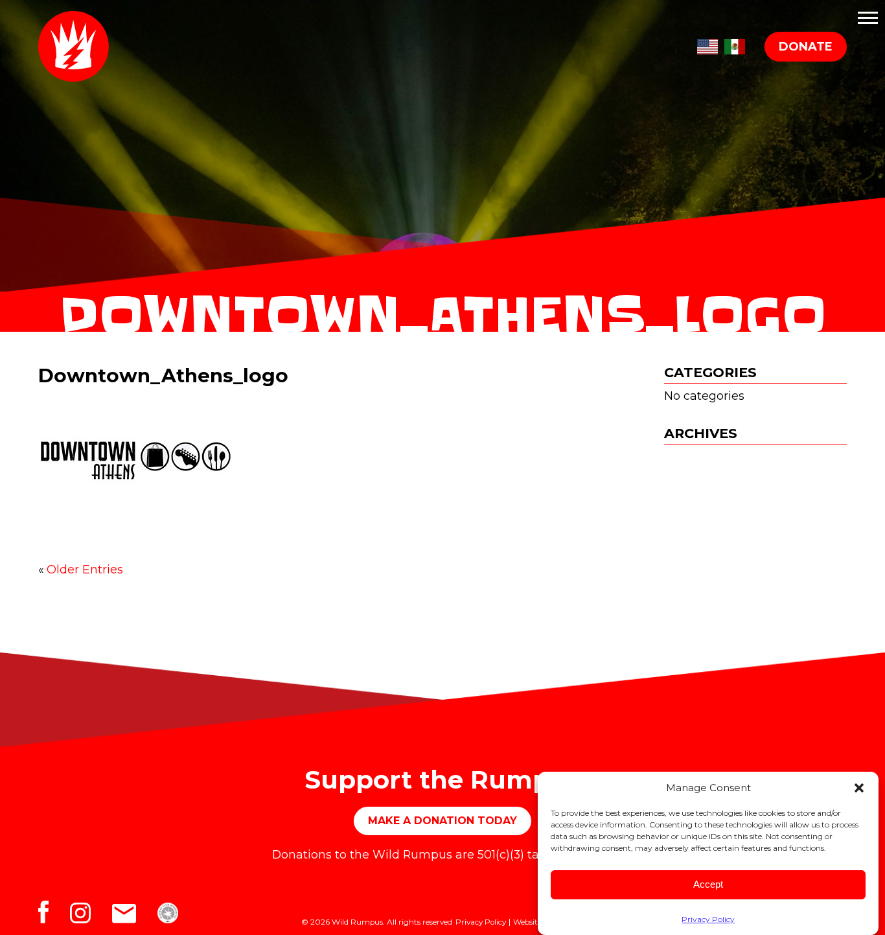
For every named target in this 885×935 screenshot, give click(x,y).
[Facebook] (54, 916)
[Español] (734, 44)
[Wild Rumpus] (78, 46)
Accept (708, 884)
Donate (806, 47)
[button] (859, 787)
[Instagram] (91, 916)
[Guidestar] (175, 916)
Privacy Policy (708, 919)
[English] (707, 44)
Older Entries (85, 569)
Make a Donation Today (442, 820)
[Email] (134, 916)
